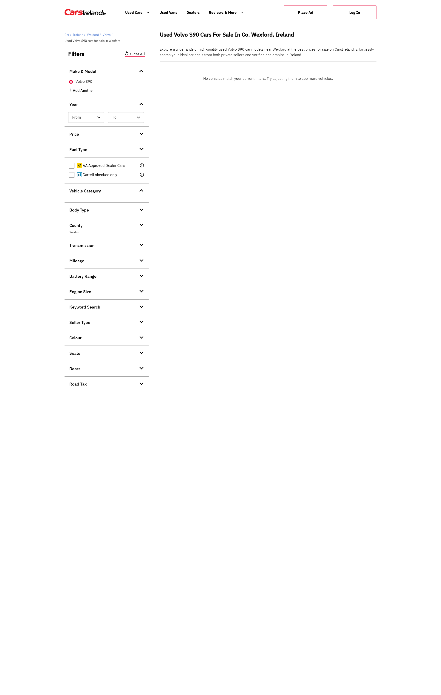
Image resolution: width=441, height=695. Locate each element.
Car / (68, 35)
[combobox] (86, 117)
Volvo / (108, 35)
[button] (142, 166)
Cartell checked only (99, 175)
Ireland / (79, 35)
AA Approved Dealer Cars (103, 165)
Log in (354, 12)
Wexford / (94, 35)
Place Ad (305, 12)
